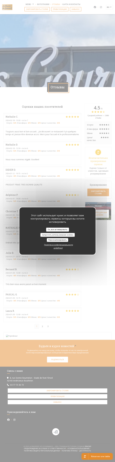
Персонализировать (57, 240)
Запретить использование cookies (57, 235)
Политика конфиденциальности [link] (58, 244)
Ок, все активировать (57, 229)
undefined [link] (58, 248)
